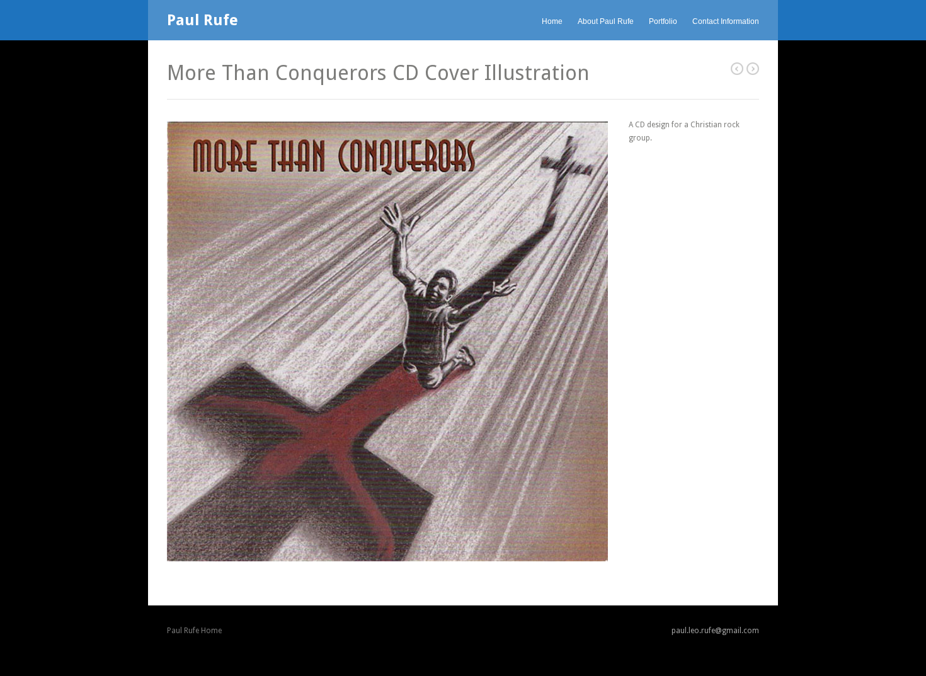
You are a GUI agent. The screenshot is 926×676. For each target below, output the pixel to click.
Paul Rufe (202, 20)
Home (552, 21)
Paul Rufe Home (194, 630)
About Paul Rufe (606, 21)
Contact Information (725, 21)
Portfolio (663, 21)
